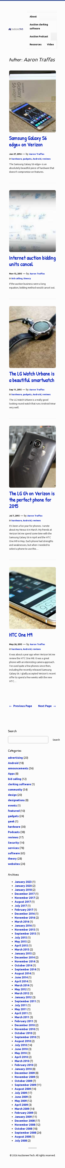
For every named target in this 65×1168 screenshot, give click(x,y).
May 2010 (21, 1053)
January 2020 (23, 885)
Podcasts (14, 832)
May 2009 (21, 1100)
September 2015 (25, 933)
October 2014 (23, 965)
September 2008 (25, 1132)
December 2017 (25, 893)
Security (13, 842)
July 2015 (21, 937)
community (15, 789)
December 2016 (25, 913)
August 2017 (23, 901)
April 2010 (21, 1057)
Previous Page (20, 705)
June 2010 (21, 1049)
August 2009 (23, 1088)
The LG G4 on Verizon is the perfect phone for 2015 (32, 499)
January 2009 (23, 1116)
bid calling (17, 278)
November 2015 (25, 929)
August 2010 (23, 1041)
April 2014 (21, 981)
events (12, 805)
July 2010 (21, 1045)
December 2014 (25, 957)
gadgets (27, 159)
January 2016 (23, 925)
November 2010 (25, 1029)
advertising (15, 757)
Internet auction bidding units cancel (32, 261)
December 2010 (25, 1025)
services (13, 847)
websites (14, 863)
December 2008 (25, 1120)
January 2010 (23, 1068)
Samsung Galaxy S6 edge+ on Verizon (28, 141)
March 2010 (22, 1060)
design (12, 794)
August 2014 (23, 973)
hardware (17, 159)
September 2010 (25, 1037)
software (14, 853)
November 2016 (25, 917)
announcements (18, 768)
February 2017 (24, 909)
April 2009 (21, 1104)
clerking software (19, 784)
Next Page (47, 705)
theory (27, 278)
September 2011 (25, 1001)
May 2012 (21, 989)
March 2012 (22, 993)
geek (11, 821)
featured (14, 810)
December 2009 (25, 1072)
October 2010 (23, 1033)
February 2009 (24, 1112)
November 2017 (25, 897)
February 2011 (24, 1021)
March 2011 (22, 1017)
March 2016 (22, 921)
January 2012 (23, 997)
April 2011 (21, 1013)
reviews (46, 159)
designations (16, 800)
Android (37, 159)
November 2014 (25, 961)
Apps (11, 773)
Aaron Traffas (36, 154)
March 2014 (22, 985)
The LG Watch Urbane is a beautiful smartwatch (31, 376)
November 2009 (25, 1076)
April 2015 (21, 945)
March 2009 (22, 1108)
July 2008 (21, 1140)
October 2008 (23, 1128)
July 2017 (21, 905)
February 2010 (24, 1064)
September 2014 (25, 969)
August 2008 (23, 1136)
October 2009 (23, 1080)
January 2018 (23, 889)
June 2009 (21, 1096)
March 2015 (22, 949)
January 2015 (23, 953)
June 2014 (21, 977)
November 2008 (25, 1124)
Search (56, 739)
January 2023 (23, 881)
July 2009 (21, 1092)
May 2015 (21, 941)
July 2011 (21, 1005)
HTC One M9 (20, 635)
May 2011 (21, 1009)
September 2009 (25, 1084)
